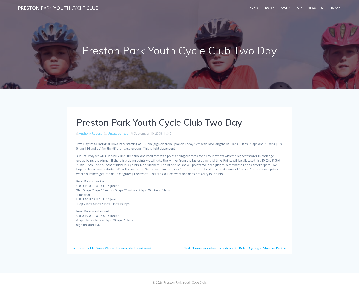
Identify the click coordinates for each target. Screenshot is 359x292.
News (312, 7)
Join (299, 7)
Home (253, 7)
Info (334, 7)
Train (267, 7)
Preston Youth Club (58, 8)
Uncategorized (118, 133)
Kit (323, 7)
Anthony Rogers (90, 133)
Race (284, 7)
